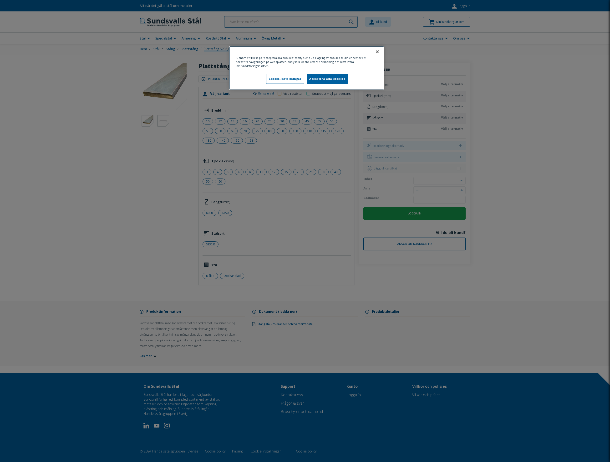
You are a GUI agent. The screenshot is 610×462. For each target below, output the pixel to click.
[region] (306, 68)
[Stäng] (377, 52)
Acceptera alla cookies (327, 78)
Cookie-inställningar (285, 78)
